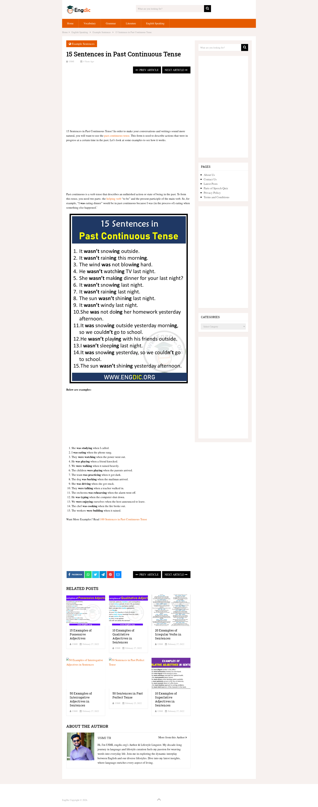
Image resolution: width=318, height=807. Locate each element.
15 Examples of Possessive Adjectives (81, 634)
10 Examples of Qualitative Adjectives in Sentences (123, 636)
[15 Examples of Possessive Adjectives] (85, 610)
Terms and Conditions (216, 197)
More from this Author (171, 737)
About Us (209, 175)
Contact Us (210, 179)
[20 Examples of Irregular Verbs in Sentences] (171, 610)
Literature (131, 23)
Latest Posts (211, 184)
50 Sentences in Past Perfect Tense (127, 695)
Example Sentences (83, 44)
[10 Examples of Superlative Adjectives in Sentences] (171, 673)
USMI (71, 61)
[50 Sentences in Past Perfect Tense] (128, 673)
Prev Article (149, 70)
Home (70, 23)
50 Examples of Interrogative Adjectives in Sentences (81, 699)
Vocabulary (90, 23)
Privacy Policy (212, 193)
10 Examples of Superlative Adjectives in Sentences (166, 699)
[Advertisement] (128, 101)
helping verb (113, 199)
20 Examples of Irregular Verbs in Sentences (168, 634)
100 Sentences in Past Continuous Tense (123, 519)
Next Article (175, 70)
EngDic (65, 800)
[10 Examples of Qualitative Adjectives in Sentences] (128, 610)
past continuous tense (117, 135)
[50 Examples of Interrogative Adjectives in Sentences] (85, 673)
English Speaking (155, 23)
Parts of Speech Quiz (216, 188)
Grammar (111, 23)
